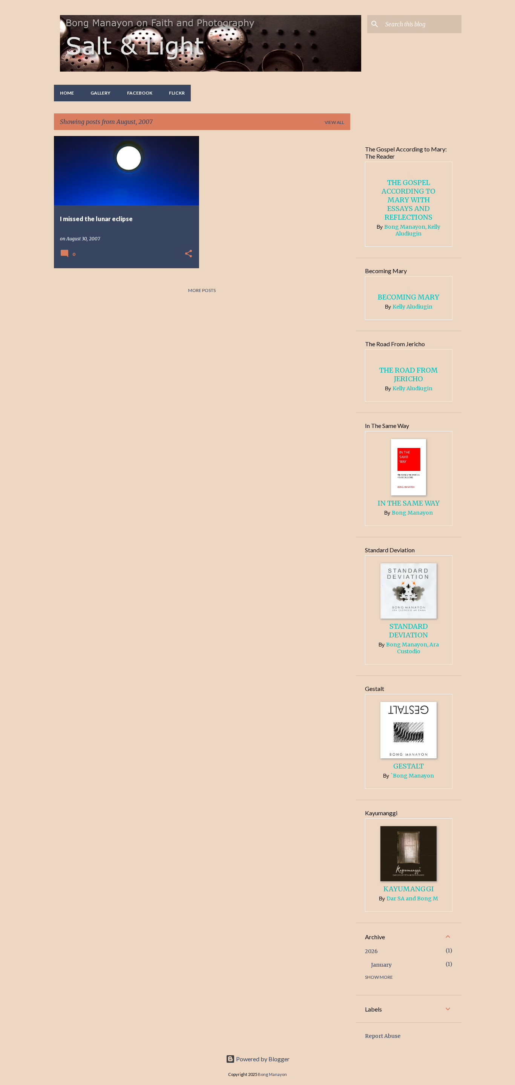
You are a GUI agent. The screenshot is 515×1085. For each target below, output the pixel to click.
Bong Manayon (272, 1074)
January (381, 964)
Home (67, 93)
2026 (371, 951)
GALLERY (100, 93)
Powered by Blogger (262, 1058)
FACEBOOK (139, 93)
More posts (202, 290)
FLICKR (177, 93)
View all (334, 122)
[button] (188, 254)
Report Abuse (382, 1036)
